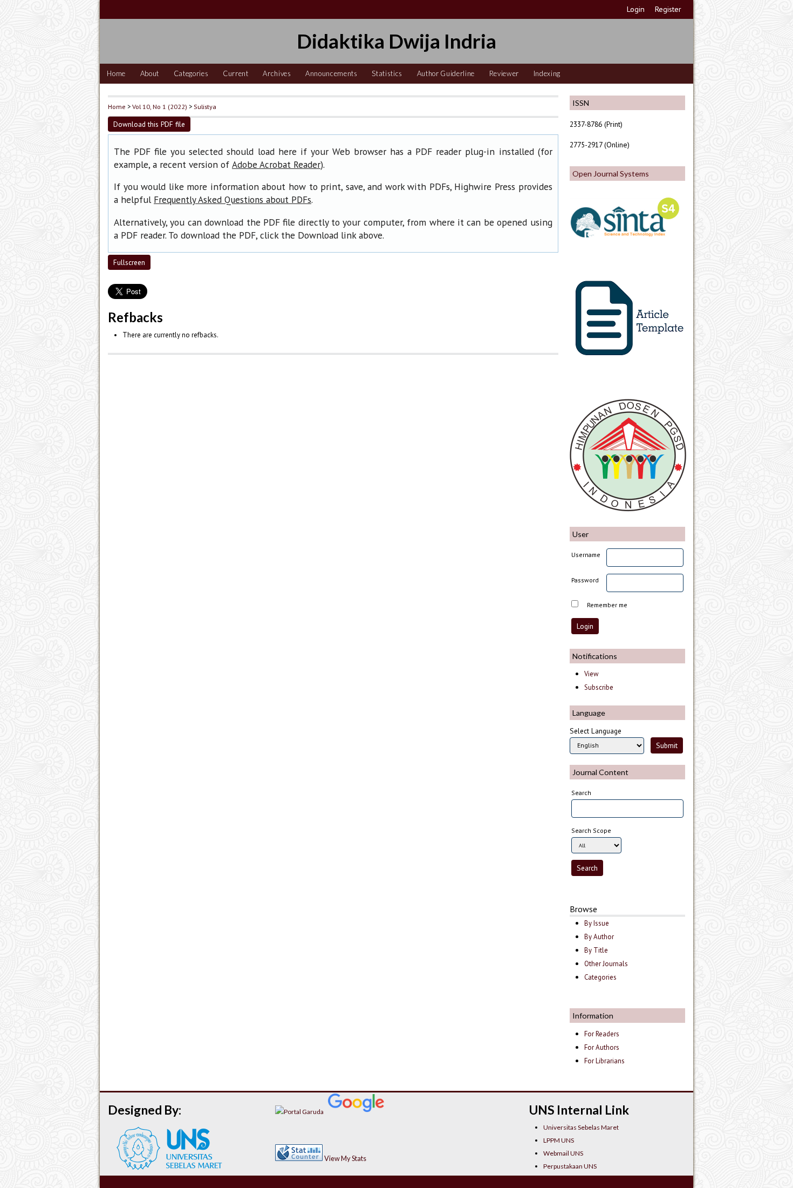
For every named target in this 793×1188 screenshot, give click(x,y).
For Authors (601, 1047)
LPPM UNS (558, 1140)
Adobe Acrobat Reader (276, 165)
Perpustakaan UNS (570, 1166)
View (591, 673)
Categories (191, 73)
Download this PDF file (149, 124)
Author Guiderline (446, 73)
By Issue (596, 923)
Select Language (595, 731)
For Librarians (604, 1060)
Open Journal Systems (610, 173)
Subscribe (598, 687)
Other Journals (606, 963)
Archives (277, 73)
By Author (599, 936)
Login (636, 9)
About (149, 73)
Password (585, 580)
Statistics (387, 73)
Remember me (607, 605)
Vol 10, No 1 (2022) (159, 106)
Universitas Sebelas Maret (581, 1127)
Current (236, 73)
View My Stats (345, 1158)
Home (116, 73)
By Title (596, 950)
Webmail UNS (563, 1153)
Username (585, 555)
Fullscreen (129, 262)
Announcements (331, 73)
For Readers (601, 1033)
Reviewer (504, 73)
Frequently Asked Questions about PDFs (232, 200)
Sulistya (205, 106)
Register (668, 9)
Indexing (547, 73)
